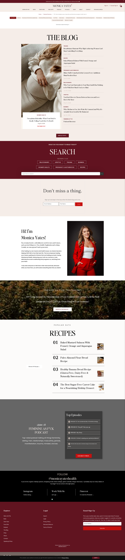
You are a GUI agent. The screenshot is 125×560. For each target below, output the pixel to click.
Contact (6, 538)
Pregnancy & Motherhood (71, 70)
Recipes (66, 58)
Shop (5, 533)
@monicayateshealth (62, 478)
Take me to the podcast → (62, 309)
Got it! (95, 557)
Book (5, 518)
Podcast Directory (47, 14)
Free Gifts (6, 524)
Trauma (66, 46)
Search (45, 516)
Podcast (6, 527)
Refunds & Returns (48, 524)
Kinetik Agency (62, 546)
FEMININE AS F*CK (68, 119)
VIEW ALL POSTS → (62, 135)
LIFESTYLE (58, 162)
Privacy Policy (46, 521)
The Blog (6, 530)
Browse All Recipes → (34, 366)
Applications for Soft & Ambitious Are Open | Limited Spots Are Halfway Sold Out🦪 (63, 1)
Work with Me (7, 516)
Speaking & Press (8, 541)
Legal (44, 518)
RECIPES (82, 167)
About (5, 535)
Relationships (67, 82)
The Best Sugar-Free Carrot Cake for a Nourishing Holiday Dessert (77, 386)
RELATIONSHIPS (44, 162)
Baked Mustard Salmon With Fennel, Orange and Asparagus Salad (76, 346)
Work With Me (58, 491)
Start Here (6, 521)
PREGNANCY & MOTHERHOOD (64, 167)
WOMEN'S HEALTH (44, 167)
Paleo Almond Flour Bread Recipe (74, 359)
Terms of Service (47, 527)
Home (40, 14)
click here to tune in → (83, 455)
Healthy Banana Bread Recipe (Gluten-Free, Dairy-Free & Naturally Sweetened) (75, 373)
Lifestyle (66, 94)
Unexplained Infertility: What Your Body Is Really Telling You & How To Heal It (41, 119)
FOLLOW (62, 474)
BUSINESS (81, 162)
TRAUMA (69, 162)
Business (66, 107)
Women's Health (41, 115)
